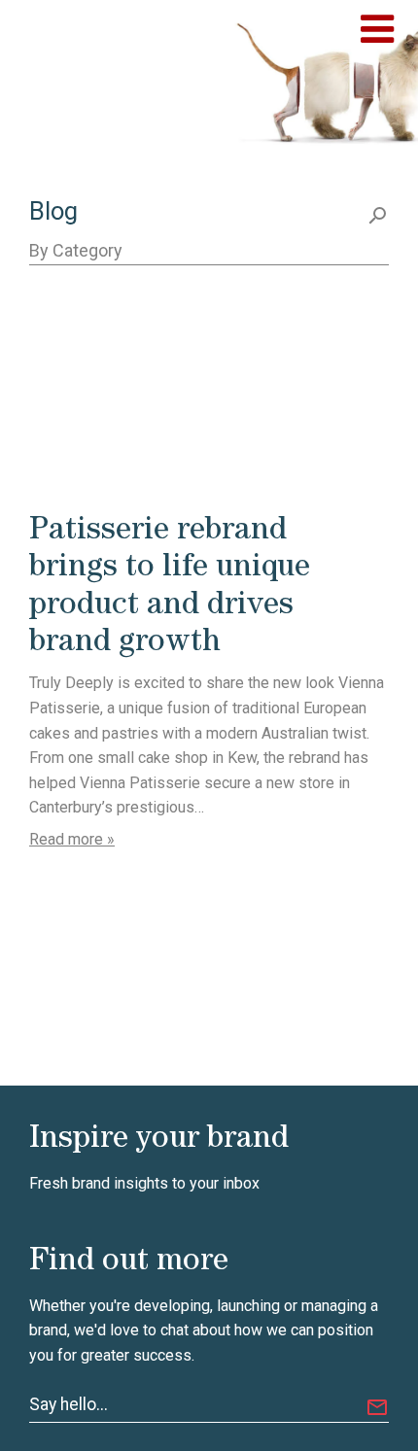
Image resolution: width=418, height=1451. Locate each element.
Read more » (72, 839)
